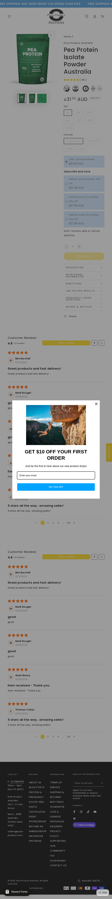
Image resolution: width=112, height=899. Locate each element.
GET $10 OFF (56, 487)
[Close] (96, 403)
